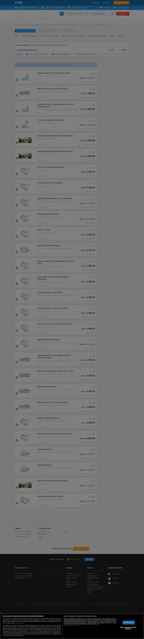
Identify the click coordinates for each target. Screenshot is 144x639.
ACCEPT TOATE (129, 622)
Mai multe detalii (19, 623)
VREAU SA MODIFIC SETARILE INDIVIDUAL (128, 628)
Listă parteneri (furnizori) (70, 625)
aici (28, 631)
